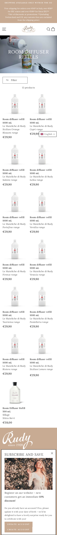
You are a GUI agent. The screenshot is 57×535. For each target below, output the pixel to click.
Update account (18, 524)
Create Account (18, 529)
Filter (13, 80)
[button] (48, 134)
